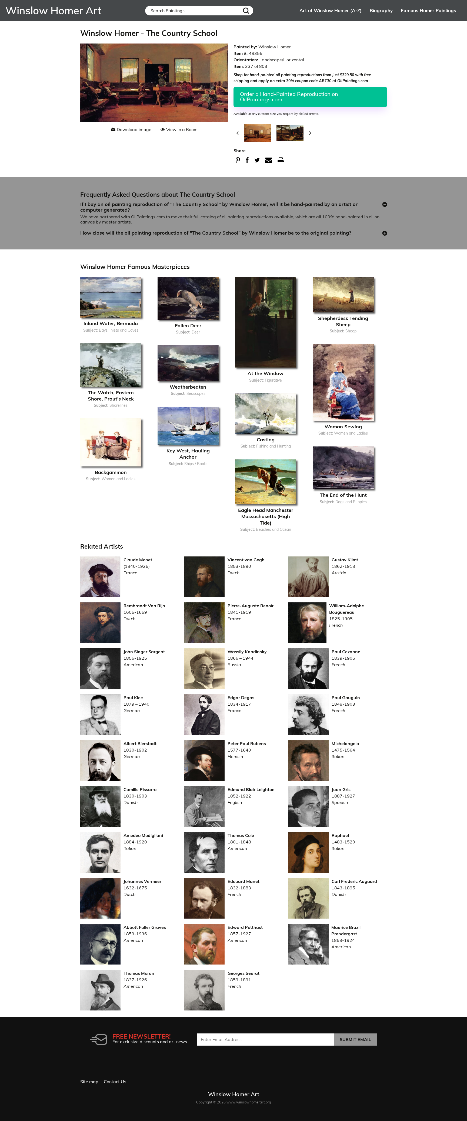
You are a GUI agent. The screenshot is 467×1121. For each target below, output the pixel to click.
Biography (381, 10)
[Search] (246, 10)
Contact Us (115, 1081)
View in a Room (182, 129)
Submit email (355, 1039)
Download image (134, 129)
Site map (89, 1081)
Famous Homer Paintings (428, 10)
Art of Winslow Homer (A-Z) (330, 10)
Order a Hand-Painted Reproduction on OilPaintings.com (289, 97)
